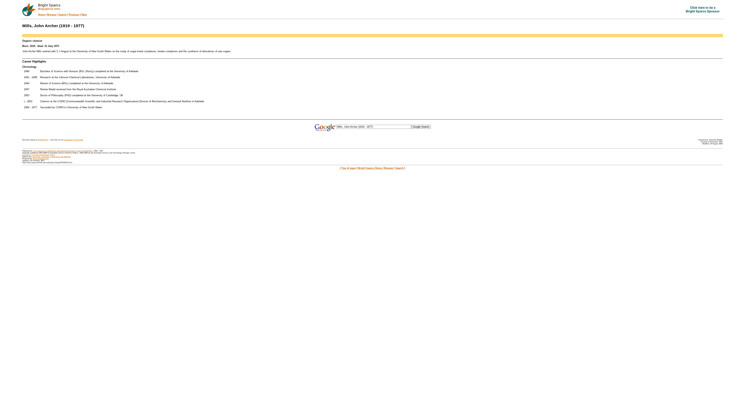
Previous (74, 14)
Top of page (348, 168)
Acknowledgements (41, 159)
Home (41, 14)
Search (62, 14)
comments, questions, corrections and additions (51, 157)
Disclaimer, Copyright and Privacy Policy (38, 155)
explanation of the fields (73, 140)
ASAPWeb (88, 151)
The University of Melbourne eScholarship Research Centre (57, 151)
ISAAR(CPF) (43, 140)
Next (84, 14)
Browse (51, 14)
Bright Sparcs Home (370, 168)
